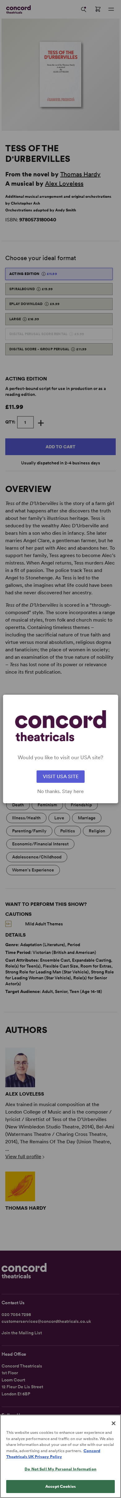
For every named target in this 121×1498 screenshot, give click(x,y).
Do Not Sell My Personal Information (60, 1469)
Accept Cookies (60, 1486)
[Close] (113, 1423)
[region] (60, 1456)
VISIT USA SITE (60, 776)
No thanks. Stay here (60, 791)
